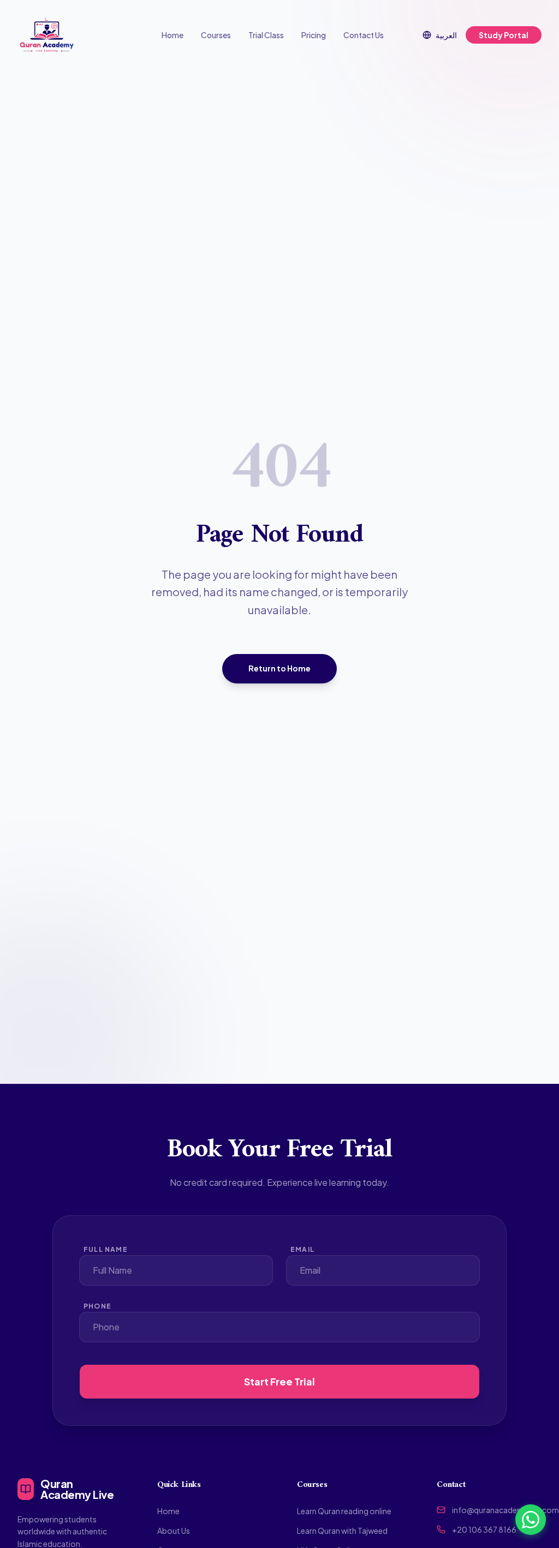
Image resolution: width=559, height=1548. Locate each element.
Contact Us (363, 35)
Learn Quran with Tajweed (342, 1530)
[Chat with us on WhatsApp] (530, 1519)
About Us (173, 1530)
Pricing (313, 35)
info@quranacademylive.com (505, 1510)
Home (172, 35)
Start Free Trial (279, 1381)
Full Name (106, 1249)
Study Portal (503, 35)
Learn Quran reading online (344, 1511)
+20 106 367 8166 (484, 1529)
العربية (446, 35)
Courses (216, 35)
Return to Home (279, 668)
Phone (97, 1306)
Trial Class (266, 35)
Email (302, 1249)
